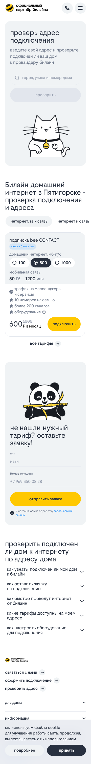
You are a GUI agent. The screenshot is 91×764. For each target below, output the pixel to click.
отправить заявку (45, 499)
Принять (66, 750)
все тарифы (41, 343)
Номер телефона (21, 473)
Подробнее (24, 750)
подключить (64, 323)
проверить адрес (21, 688)
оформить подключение (28, 680)
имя (12, 453)
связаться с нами (21, 672)
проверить (45, 94)
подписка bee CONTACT (34, 240)
